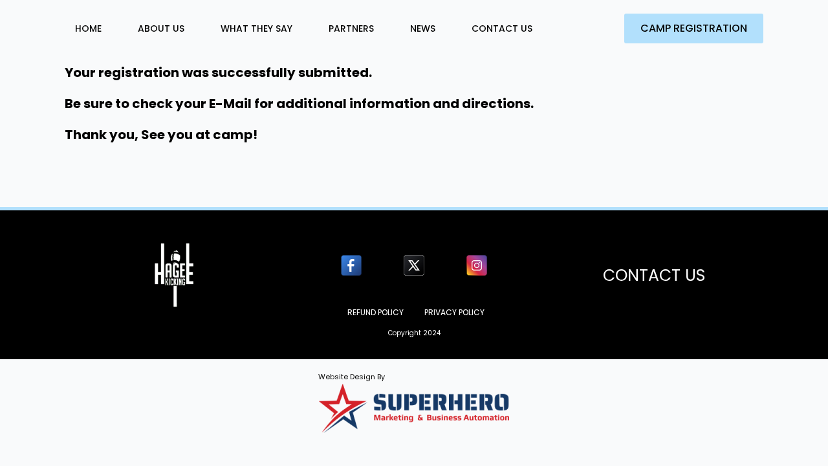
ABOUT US (161, 28)
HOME (88, 28)
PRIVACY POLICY (454, 312)
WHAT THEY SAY (256, 28)
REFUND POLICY (375, 312)
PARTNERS (351, 28)
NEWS (422, 28)
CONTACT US (502, 28)
